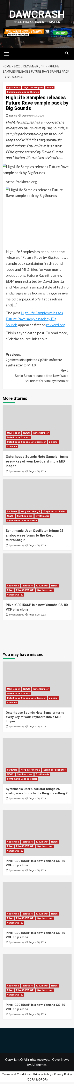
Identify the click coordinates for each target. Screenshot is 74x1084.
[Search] (66, 53)
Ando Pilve (13, 585)
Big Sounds (13, 87)
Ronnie (13, 115)
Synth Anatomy (16, 471)
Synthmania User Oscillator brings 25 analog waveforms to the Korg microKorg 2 (34, 535)
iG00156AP (42, 585)
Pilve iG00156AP (25, 590)
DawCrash (37, 14)
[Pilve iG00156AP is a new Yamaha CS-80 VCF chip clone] (37, 576)
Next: (41, 375)
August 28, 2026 (37, 471)
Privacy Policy (42, 1074)
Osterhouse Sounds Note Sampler (26, 442)
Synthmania (42, 516)
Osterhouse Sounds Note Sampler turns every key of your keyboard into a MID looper (37, 461)
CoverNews (60, 1059)
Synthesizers (24, 516)
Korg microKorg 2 (30, 511)
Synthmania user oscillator (22, 520)
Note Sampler (41, 433)
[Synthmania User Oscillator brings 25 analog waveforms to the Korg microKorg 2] (37, 502)
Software (12, 446)
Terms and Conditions (16, 1074)
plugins (53, 442)
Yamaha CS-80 (15, 594)
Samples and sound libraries (23, 92)
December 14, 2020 (33, 115)
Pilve (10, 590)
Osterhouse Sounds (18, 437)
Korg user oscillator (54, 511)
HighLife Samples (33, 87)
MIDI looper (13, 433)
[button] (7, 53)
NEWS (50, 87)
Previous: (34, 360)
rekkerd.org (55, 324)
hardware (12, 511)
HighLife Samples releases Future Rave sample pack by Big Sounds (34, 319)
